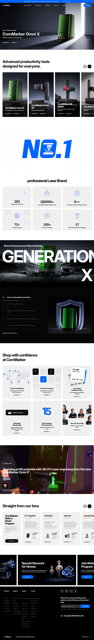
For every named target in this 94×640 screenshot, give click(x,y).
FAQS (14, 601)
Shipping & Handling (33, 615)
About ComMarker (26, 621)
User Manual (16, 606)
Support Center (16, 598)
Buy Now (13, 42)
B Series (6, 598)
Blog (23, 618)
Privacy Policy (34, 601)
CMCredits (24, 608)
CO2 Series (6, 606)
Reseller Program (26, 626)
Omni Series (6, 601)
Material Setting (16, 611)
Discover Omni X (8, 611)
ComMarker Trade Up (26, 600)
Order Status (16, 603)
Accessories (7, 608)
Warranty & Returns (33, 605)
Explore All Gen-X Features (9, 333)
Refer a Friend (25, 611)
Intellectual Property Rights (34, 610)
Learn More (5, 42)
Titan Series (6, 603)
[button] (89, 66)
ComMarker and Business (25, 615)
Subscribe (85, 606)
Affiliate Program (26, 624)
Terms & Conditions (35, 598)
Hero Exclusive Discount (25, 605)
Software (15, 608)
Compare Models (17, 613)
